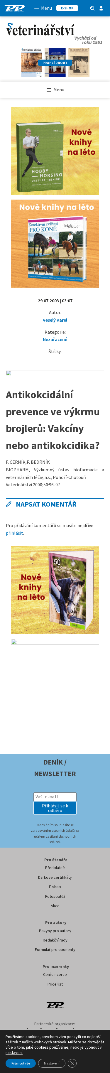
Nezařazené (55, 339)
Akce (55, 905)
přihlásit (14, 533)
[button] (55, 808)
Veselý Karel (55, 320)
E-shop (55, 886)
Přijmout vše (20, 1063)
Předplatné (55, 867)
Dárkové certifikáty (55, 877)
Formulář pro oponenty (55, 949)
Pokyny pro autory (55, 930)
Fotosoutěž (55, 896)
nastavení (14, 1052)
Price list (55, 984)
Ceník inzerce (55, 974)
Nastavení (52, 1063)
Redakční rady (55, 940)
